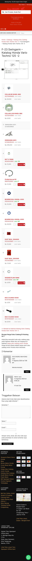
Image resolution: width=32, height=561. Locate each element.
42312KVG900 (9, 115)
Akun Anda (22, 4)
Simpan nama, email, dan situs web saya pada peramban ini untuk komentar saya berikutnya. (14, 438)
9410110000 (8, 279)
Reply (27, 371)
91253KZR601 (9, 260)
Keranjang (29, 4)
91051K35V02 (9, 221)
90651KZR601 (9, 181)
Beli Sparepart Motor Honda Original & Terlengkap (7, 481)
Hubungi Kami (5, 497)
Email (4, 427)
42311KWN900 (9, 96)
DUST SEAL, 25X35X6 (12, 258)
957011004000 (9, 300)
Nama (4, 421)
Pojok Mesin (4, 477)
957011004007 (9, 319)
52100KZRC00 (9, 142)
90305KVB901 (9, 161)
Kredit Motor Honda (7, 475)
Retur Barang (5, 503)
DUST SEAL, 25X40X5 (12, 239)
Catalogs (9, 39)
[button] (2, 29)
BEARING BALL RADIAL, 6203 (14, 199)
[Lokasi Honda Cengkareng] (23, 501)
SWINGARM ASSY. (11, 140)
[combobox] (16, 12)
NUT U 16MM (9, 159)
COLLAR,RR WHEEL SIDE (13, 94)
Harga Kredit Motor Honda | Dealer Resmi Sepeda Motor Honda (16, 8)
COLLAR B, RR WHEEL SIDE (13, 113)
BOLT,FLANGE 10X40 (12, 298)
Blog (2, 461)
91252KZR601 (9, 241)
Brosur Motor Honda (7, 463)
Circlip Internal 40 (10, 179)
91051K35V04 (9, 201)
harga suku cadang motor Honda (17, 343)
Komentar (5, 405)
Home (3, 39)
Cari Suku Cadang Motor (8, 33)
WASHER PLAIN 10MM (12, 278)
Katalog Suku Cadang (7, 473)
